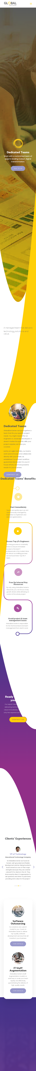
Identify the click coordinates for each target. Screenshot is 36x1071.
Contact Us (12, 474)
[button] (33, 867)
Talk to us (18, 168)
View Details (18, 944)
